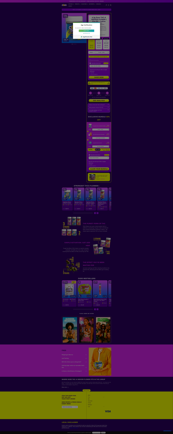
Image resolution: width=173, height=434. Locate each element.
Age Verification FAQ (86, 33)
